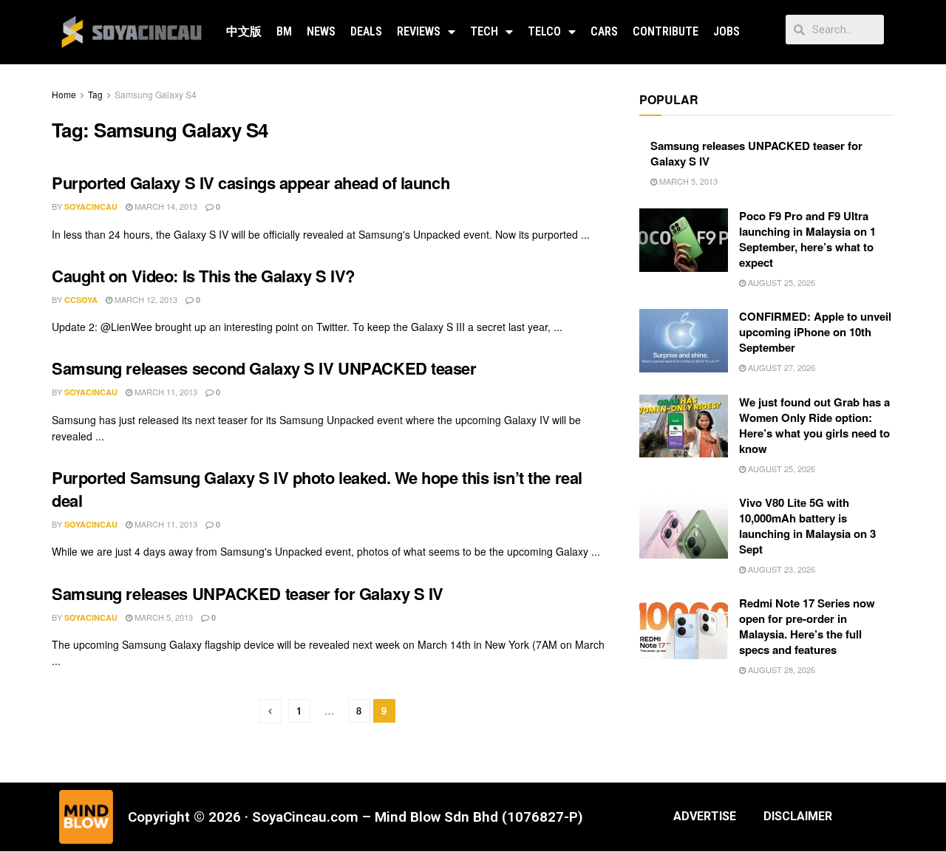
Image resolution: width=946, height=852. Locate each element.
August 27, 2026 (780, 367)
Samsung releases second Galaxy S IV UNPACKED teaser (264, 368)
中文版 (244, 31)
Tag (95, 94)
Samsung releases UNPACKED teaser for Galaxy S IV (247, 593)
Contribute (665, 31)
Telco (544, 31)
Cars (604, 31)
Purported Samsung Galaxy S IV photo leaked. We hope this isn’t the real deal (317, 489)
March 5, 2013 (162, 617)
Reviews (418, 31)
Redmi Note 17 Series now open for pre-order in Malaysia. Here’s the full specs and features (807, 626)
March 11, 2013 (164, 392)
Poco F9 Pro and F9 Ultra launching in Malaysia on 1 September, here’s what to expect (807, 239)
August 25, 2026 (780, 282)
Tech (484, 31)
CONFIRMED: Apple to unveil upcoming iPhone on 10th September (815, 331)
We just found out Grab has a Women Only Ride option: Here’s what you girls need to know (814, 425)
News (321, 31)
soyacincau (91, 206)
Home (64, 94)
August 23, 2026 (780, 569)
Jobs (726, 31)
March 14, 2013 (164, 206)
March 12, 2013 (144, 299)
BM (284, 31)
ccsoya (81, 299)
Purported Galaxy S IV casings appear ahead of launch (250, 182)
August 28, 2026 (780, 669)
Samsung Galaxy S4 (156, 94)
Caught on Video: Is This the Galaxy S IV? (203, 275)
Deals (366, 31)
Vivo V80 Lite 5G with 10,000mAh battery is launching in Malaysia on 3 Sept (807, 525)
